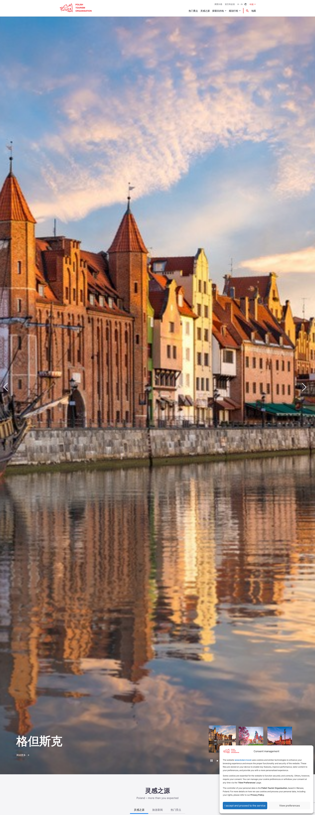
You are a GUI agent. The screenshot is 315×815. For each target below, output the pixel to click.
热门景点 (193, 10)
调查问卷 (218, 4)
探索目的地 (218, 10)
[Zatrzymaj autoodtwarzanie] (211, 760)
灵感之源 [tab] (139, 809)
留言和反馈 (230, 4)
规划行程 (233, 10)
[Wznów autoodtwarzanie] (217, 761)
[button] (307, 387)
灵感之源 (205, 10)
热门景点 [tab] (176, 809)
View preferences (289, 805)
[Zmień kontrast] (245, 4)
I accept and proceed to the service (245, 805)
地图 (253, 10)
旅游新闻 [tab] (157, 809)
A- (238, 4)
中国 (253, 4)
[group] (222, 739)
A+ (242, 4)
